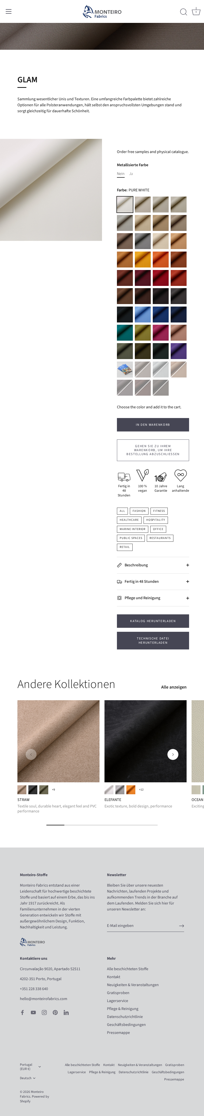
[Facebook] (22, 1012)
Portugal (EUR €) (26, 1067)
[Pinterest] (55, 1012)
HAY (179, 241)
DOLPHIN (143, 241)
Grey (119, 789)
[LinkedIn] (66, 1012)
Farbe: (133, 190)
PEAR (143, 333)
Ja (131, 173)
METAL (125, 388)
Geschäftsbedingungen (126, 1024)
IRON (143, 369)
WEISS (108, 789)
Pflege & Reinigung (122, 1008)
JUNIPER (143, 351)
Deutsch (25, 1078)
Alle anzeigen (174, 687)
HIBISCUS (161, 333)
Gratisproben (118, 993)
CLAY (179, 278)
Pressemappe (118, 1032)
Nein (121, 173)
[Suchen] (183, 12)
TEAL (125, 333)
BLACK (125, 314)
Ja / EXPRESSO (21, 789)
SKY (143, 314)
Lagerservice (117, 1001)
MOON (161, 205)
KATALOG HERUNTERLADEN (153, 621)
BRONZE (179, 369)
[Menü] (8, 11)
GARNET (143, 278)
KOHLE (32, 789)
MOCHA (161, 296)
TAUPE (125, 241)
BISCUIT (161, 223)
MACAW (161, 314)
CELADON (125, 351)
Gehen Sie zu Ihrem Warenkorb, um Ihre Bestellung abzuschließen (153, 450)
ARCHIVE (143, 223)
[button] (31, 754)
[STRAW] (58, 741)
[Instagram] (44, 1012)
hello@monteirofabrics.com (43, 999)
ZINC (125, 223)
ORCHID (179, 351)
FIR (161, 351)
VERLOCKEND (196, 789)
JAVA (143, 388)
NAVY (179, 314)
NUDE (179, 333)
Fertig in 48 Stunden (141, 581)
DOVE (179, 205)
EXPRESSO (161, 388)
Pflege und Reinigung (142, 598)
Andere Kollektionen (66, 684)
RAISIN (143, 296)
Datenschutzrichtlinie (125, 1016)
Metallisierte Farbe (132, 165)
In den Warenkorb (153, 425)
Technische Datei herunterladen (153, 640)
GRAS (43, 789)
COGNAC (125, 278)
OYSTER (179, 223)
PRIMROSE (143, 259)
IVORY (161, 241)
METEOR (179, 296)
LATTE (143, 205)
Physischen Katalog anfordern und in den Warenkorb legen (125, 369)
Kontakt (113, 977)
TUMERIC (125, 259)
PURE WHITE (125, 205)
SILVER (161, 369)
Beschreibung (136, 565)
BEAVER (125, 296)
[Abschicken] (181, 925)
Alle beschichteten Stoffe (127, 969)
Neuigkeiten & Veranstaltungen (133, 985)
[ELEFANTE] (145, 741)
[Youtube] (33, 1012)
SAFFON (179, 259)
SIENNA (161, 259)
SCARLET (161, 278)
